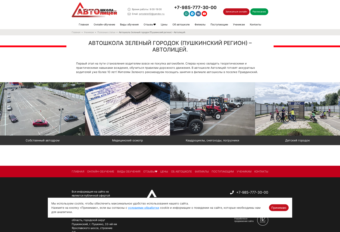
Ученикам (239, 24)
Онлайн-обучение (104, 24)
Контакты (255, 24)
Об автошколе (181, 24)
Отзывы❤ (150, 24)
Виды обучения (129, 24)
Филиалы (200, 24)
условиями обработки (143, 207)
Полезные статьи (106, 32)
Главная (84, 24)
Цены (164, 24)
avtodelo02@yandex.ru (152, 13)
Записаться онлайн (236, 11)
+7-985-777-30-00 (195, 7)
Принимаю (278, 207)
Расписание (259, 11)
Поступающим (219, 24)
